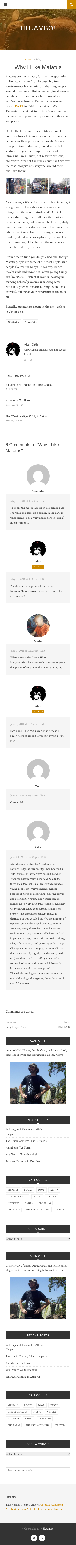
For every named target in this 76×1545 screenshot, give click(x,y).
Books (28, 1190)
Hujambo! (48, 1529)
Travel (60, 1209)
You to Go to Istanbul (21, 1154)
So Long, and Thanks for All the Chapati (29, 384)
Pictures (13, 1203)
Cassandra (38, 491)
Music (37, 1196)
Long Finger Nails (16, 1027)
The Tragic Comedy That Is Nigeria (26, 1141)
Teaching (45, 1203)
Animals (13, 1190)
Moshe (38, 641)
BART (19, 106)
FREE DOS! (63, 1027)
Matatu (13, 321)
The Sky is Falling (38, 1209)
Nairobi (31, 321)
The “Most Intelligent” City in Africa (26, 416)
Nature (51, 1196)
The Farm (14, 1209)
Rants (29, 1203)
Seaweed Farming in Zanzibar (23, 1161)
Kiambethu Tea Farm (18, 400)
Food (41, 1190)
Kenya (29, 59)
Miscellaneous (18, 1196)
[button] (3, 4)
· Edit (43, 501)
